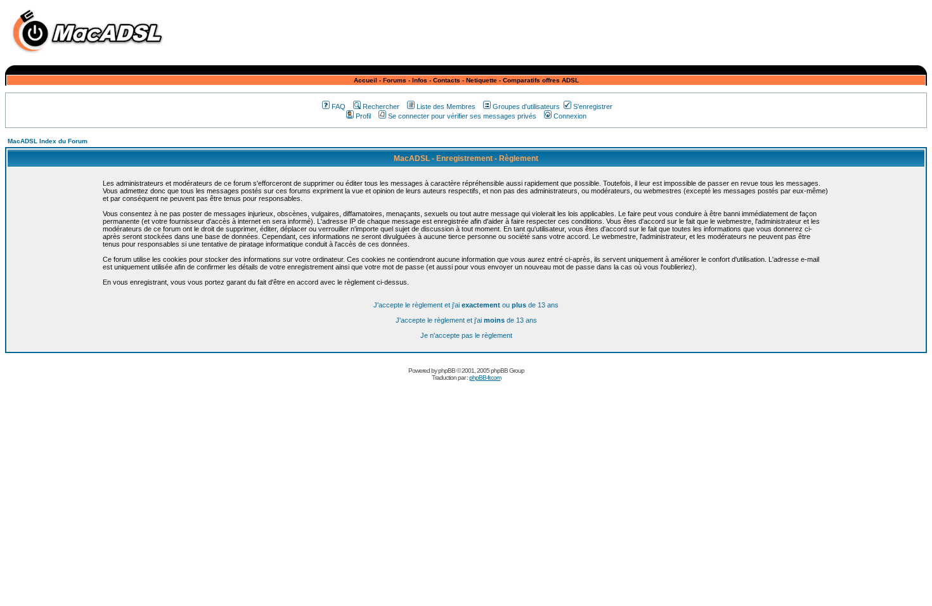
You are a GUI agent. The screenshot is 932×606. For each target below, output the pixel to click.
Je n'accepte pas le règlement (466, 335)
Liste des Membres (446, 106)
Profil (363, 116)
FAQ (339, 106)
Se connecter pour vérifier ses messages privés (462, 116)
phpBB (446, 370)
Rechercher (381, 106)
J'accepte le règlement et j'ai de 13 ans (466, 320)
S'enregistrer (592, 106)
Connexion (569, 116)
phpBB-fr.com (485, 377)
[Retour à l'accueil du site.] (90, 56)
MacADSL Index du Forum (47, 141)
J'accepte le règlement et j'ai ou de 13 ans (466, 305)
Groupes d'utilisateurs (526, 106)
